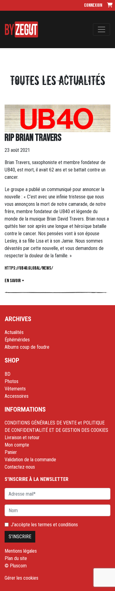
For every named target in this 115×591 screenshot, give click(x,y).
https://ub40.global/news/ (29, 268)
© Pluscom (16, 566)
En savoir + (14, 281)
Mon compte (17, 445)
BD (7, 374)
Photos (11, 381)
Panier (11, 452)
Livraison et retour (22, 437)
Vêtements (15, 389)
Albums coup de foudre (27, 347)
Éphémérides (17, 340)
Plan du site (16, 558)
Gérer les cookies (21, 578)
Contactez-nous (20, 467)
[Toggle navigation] (101, 29)
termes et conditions (58, 525)
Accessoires (17, 396)
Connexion (93, 5)
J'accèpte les (44, 525)
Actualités (14, 332)
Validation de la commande (30, 459)
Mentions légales (21, 551)
